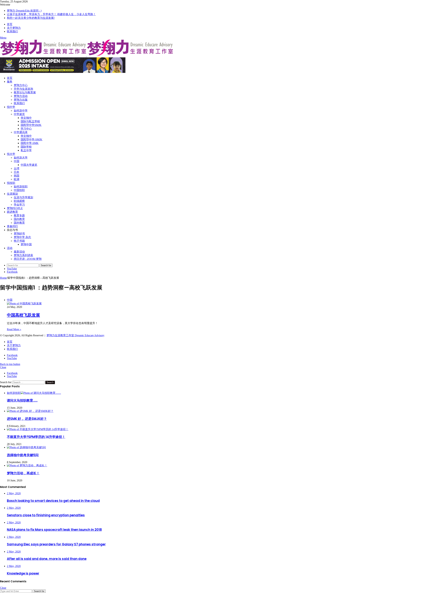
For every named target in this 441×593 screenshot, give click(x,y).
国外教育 (19, 222)
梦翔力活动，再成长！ (23, 473)
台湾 (16, 168)
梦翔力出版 (21, 99)
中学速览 (19, 114)
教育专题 (19, 215)
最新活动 (19, 251)
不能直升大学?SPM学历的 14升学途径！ (36, 436)
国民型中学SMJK (31, 125)
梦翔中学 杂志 (22, 237)
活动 (9, 248)
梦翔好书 (19, 233)
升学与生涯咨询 (23, 88)
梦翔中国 (26, 244)
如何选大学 (21, 157)
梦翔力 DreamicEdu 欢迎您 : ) (24, 10)
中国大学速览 (29, 164)
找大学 (11, 153)
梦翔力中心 (21, 85)
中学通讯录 (21, 132)
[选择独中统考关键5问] (26, 447)
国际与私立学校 (30, 121)
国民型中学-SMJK (31, 139)
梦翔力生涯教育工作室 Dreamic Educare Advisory (75, 335)
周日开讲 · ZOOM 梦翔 (28, 258)
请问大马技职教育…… (22, 400)
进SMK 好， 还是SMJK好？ (27, 418)
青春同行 (12, 226)
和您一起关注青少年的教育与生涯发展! (31, 17)
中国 (16, 161)
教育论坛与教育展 (25, 92)
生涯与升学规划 (23, 197)
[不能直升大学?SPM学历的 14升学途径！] (37, 429)
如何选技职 (21, 186)
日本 (16, 172)
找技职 (11, 182)
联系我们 (12, 31)
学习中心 (26, 128)
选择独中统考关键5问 (23, 455)
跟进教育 (12, 211)
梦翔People (15, 208)
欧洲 (16, 179)
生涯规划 (12, 193)
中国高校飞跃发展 (23, 315)
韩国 (16, 175)
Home (3, 277)
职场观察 (19, 201)
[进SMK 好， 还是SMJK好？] (30, 411)
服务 (9, 81)
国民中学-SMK (30, 143)
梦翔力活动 (21, 96)
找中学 (11, 106)
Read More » (14, 329)
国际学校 (26, 146)
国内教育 (19, 219)
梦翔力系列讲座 (23, 255)
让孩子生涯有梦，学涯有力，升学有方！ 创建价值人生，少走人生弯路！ (51, 14)
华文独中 (26, 117)
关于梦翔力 (14, 27)
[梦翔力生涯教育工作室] (86, 55)
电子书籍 (19, 240)
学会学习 (19, 204)
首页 (9, 24)
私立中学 (26, 150)
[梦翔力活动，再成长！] (27, 465)
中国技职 (19, 190)
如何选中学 (21, 110)
